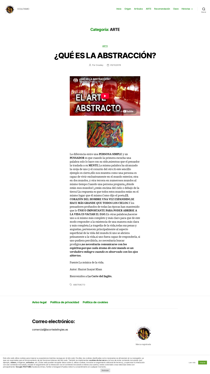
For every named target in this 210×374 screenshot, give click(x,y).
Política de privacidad (64, 302)
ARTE (148, 9)
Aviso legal (39, 302)
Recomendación (162, 9)
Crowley (99, 65)
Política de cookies (95, 302)
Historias (186, 9)
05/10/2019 (115, 65)
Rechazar (105, 370)
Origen (127, 9)
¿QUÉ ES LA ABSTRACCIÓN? (105, 55)
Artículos (138, 9)
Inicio (119, 9)
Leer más (192, 362)
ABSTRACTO (79, 284)
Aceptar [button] (203, 362)
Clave (176, 9)
